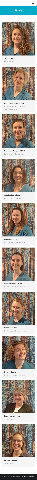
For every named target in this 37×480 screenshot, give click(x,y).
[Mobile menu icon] (33, 3)
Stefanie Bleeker (10, 58)
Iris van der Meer (10, 239)
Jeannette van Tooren (12, 416)
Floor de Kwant (10, 372)
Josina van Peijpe (10, 460)
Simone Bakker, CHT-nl (13, 283)
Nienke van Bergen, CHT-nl (14, 151)
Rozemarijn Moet (11, 328)
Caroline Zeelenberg (12, 195)
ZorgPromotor (31, 476)
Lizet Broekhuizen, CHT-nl (14, 103)
